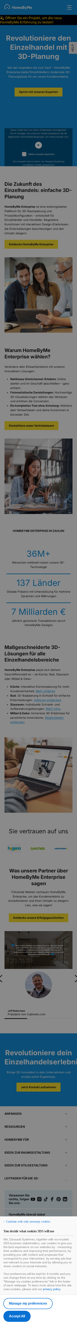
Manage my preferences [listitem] (28, 1303)
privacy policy (51, 1289)
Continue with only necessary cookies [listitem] (28, 1221)
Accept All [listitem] (17, 1316)
